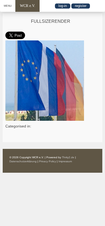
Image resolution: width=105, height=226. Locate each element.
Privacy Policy (47, 161)
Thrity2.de (68, 157)
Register (80, 6)
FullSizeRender (50, 21)
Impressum (65, 161)
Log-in (62, 6)
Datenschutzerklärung (23, 161)
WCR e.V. (27, 6)
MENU (8, 5)
